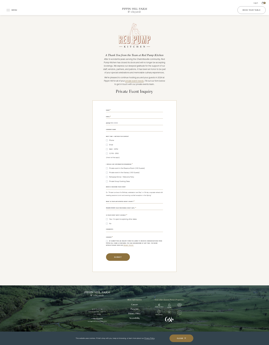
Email (111, 145)
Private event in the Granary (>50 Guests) (124, 172)
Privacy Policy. (128, 245)
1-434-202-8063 (97, 318)
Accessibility (134, 318)
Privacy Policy (149, 338)
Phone (111, 140)
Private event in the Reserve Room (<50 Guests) (127, 168)
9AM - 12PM (113, 149)
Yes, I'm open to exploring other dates (123, 219)
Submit (118, 257)
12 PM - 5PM (114, 153)
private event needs (134, 80)
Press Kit (134, 309)
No (110, 223)
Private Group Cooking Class (119, 181)
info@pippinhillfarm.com (97, 321)
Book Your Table (251, 11)
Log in (256, 3)
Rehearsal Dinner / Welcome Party (121, 177)
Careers (134, 304)
